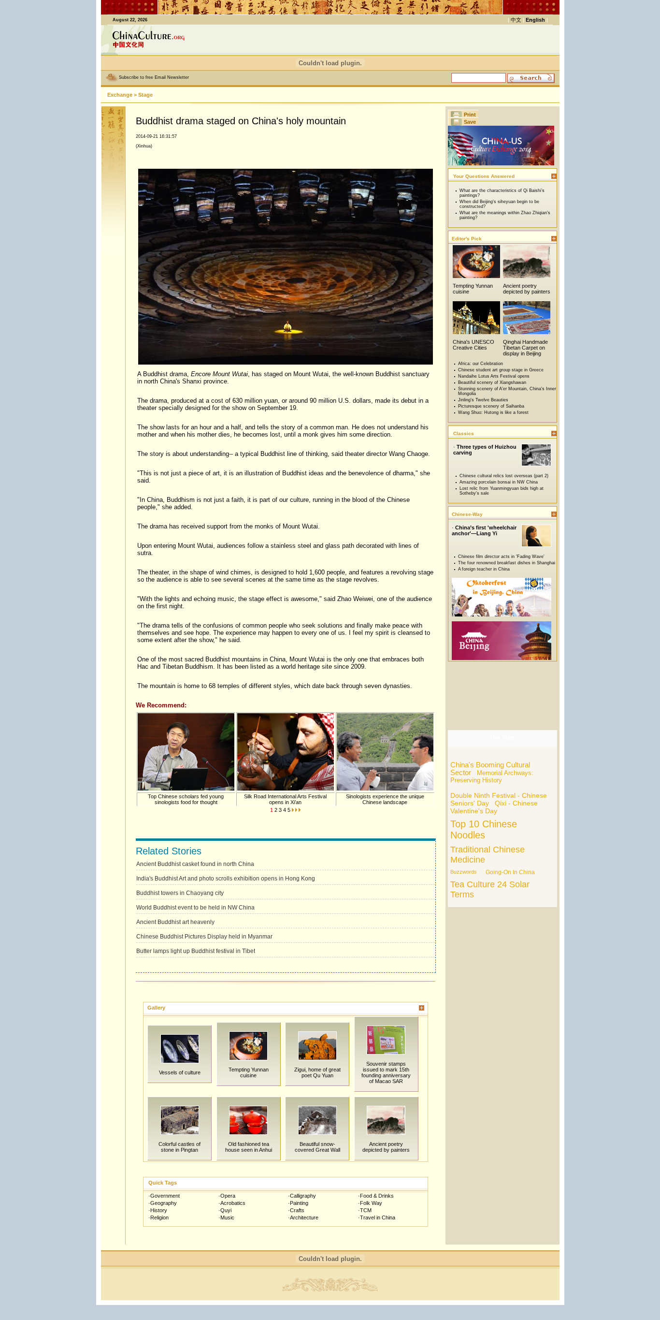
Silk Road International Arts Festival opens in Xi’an (285, 799)
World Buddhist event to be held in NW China (195, 907)
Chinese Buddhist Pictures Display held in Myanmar (204, 936)
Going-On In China (510, 872)
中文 (516, 20)
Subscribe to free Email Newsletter (154, 77)
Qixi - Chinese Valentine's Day (494, 807)
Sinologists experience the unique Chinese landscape (385, 799)
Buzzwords (463, 872)
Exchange (119, 95)
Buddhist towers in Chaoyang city (180, 893)
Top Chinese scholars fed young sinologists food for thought (186, 799)
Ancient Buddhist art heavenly (175, 922)
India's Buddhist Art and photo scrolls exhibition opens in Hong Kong (225, 878)
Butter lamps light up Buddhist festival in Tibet (195, 951)
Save (470, 122)
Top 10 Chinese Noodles (483, 829)
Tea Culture (472, 884)
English (535, 20)
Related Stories (168, 851)
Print (470, 114)
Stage (145, 95)
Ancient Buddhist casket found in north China (195, 864)
